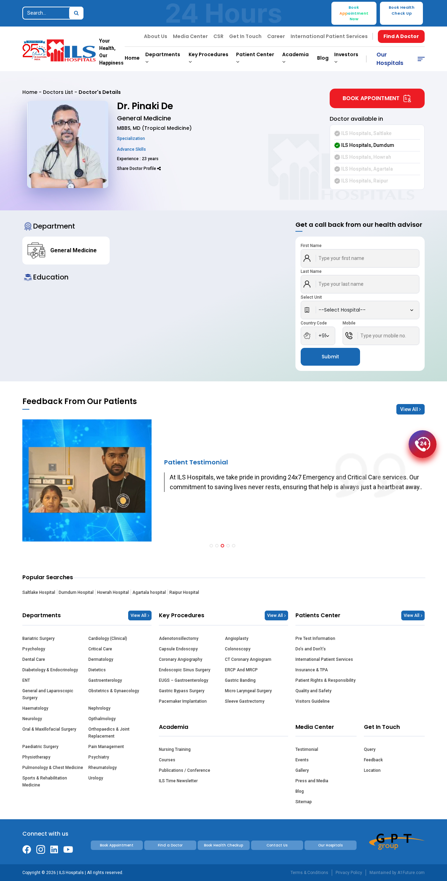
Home (132, 57)
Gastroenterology (105, 680)
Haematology (35, 708)
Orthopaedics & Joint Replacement (109, 733)
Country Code (314, 323)
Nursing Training (175, 749)
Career (276, 36)
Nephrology (99, 708)
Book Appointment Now (353, 13)
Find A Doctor (401, 36)
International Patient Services (329, 36)
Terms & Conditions (309, 872)
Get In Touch (245, 36)
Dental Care (33, 659)
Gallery (302, 770)
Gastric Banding (240, 680)
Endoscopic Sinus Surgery (184, 669)
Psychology (33, 649)
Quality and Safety (313, 690)
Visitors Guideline (312, 701)
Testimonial (306, 749)
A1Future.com (411, 872)
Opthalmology (102, 718)
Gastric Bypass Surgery (181, 690)
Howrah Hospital (113, 592)
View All (409, 409)
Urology (95, 778)
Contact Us (276, 845)
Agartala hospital (149, 592)
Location (372, 770)
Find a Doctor (170, 845)
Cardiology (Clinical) (107, 638)
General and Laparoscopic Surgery (47, 694)
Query (369, 749)
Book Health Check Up (402, 10)
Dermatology (100, 659)
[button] (211, 545)
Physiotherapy (36, 757)
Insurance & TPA (311, 669)
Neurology (32, 718)
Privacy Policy (349, 872)
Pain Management (106, 746)
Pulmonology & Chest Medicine (52, 767)
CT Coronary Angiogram (248, 659)
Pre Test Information (315, 638)
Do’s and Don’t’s (310, 649)
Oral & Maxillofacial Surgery (49, 729)
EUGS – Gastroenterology (183, 680)
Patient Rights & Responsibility (325, 680)
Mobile (349, 323)
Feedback (373, 759)
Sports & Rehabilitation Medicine (44, 781)
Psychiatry (98, 757)
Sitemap (303, 801)
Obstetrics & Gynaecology (113, 690)
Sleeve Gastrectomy (244, 701)
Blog (323, 57)
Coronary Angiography (180, 659)
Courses (167, 759)
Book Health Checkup (223, 845)
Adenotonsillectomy (178, 638)
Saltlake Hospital (38, 592)
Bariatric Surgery (38, 638)
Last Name (311, 271)
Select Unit (311, 297)
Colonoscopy (237, 649)
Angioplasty (236, 638)
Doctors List (58, 92)
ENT (26, 680)
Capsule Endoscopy (178, 649)
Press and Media (311, 780)
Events (302, 759)
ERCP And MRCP (241, 669)
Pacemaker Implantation (183, 701)
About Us (155, 36)
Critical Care (100, 649)
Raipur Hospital (184, 592)
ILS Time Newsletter (178, 780)
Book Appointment (371, 98)
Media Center (190, 36)
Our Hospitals (389, 59)
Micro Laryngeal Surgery (248, 690)
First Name (311, 245)
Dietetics (97, 669)
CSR (218, 36)
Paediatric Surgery (40, 746)
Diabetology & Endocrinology (50, 669)
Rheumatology (102, 767)
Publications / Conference (184, 770)
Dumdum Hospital (76, 592)
